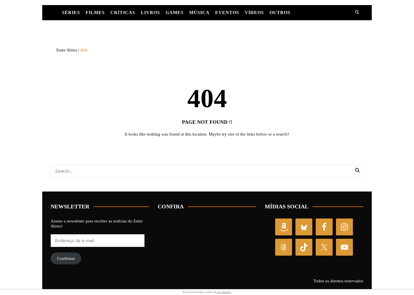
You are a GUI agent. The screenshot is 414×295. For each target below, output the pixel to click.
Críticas (122, 12)
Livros (150, 12)
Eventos (227, 12)
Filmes (95, 12)
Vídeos (254, 12)
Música (199, 12)
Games (175, 12)
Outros (280, 12)
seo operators (224, 292)
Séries (71, 12)
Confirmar (66, 258)
